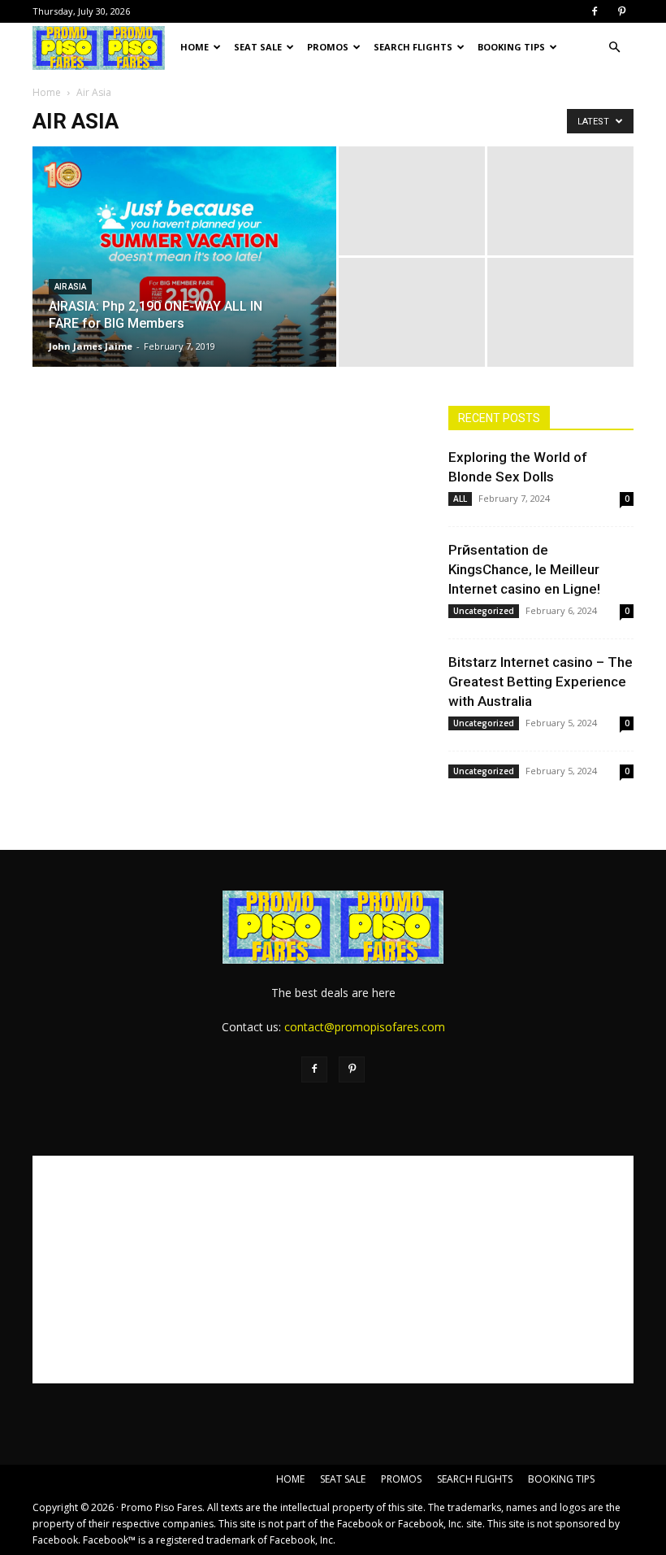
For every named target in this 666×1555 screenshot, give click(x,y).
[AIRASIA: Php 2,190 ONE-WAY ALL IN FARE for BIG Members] (184, 348)
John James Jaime (90, 346)
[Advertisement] (333, 1269)
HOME (194, 47)
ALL (460, 498)
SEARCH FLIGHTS (413, 47)
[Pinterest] (621, 11)
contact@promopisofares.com (364, 1026)
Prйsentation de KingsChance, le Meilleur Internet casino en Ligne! (524, 569)
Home (46, 92)
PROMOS (327, 47)
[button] (614, 47)
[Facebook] (594, 11)
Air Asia (70, 286)
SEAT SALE (258, 47)
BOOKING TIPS (511, 47)
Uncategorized (483, 610)
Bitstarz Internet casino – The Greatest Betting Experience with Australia (540, 681)
